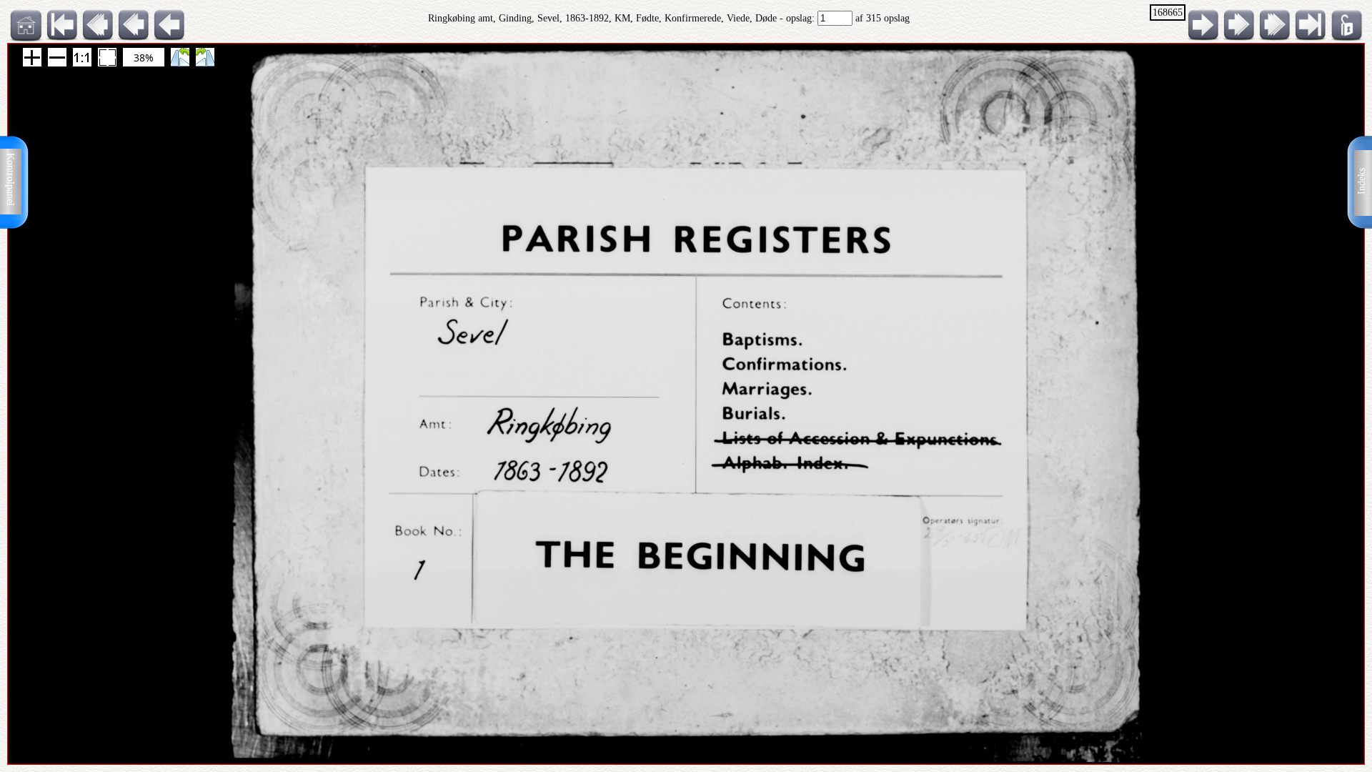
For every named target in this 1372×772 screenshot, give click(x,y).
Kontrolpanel (10, 179)
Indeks (1361, 181)
